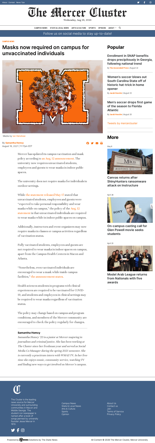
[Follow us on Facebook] (18, 431)
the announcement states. (47, 276)
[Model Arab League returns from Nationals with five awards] (130, 258)
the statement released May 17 (45, 195)
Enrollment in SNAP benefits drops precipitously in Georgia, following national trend (130, 59)
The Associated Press (119, 68)
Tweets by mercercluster (122, 123)
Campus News (40, 28)
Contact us (112, 406)
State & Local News (59, 28)
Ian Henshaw (19, 136)
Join (109, 408)
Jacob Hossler (116, 93)
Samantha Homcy (14, 142)
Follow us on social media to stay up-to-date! (77, 33)
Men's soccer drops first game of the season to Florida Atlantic (129, 106)
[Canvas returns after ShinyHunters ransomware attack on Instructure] (130, 161)
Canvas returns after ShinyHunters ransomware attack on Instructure (126, 181)
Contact (11, 2)
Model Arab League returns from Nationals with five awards (127, 278)
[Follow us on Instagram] (22, 431)
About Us (111, 403)
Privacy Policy (114, 414)
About (4, 2)
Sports (92, 28)
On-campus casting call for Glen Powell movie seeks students (127, 230)
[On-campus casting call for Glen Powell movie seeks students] (130, 210)
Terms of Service (115, 411)
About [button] (111, 28)
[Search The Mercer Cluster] (120, 28)
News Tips (20, 2)
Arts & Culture (78, 28)
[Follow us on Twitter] (13, 431)
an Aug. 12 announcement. (58, 158)
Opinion (102, 28)
